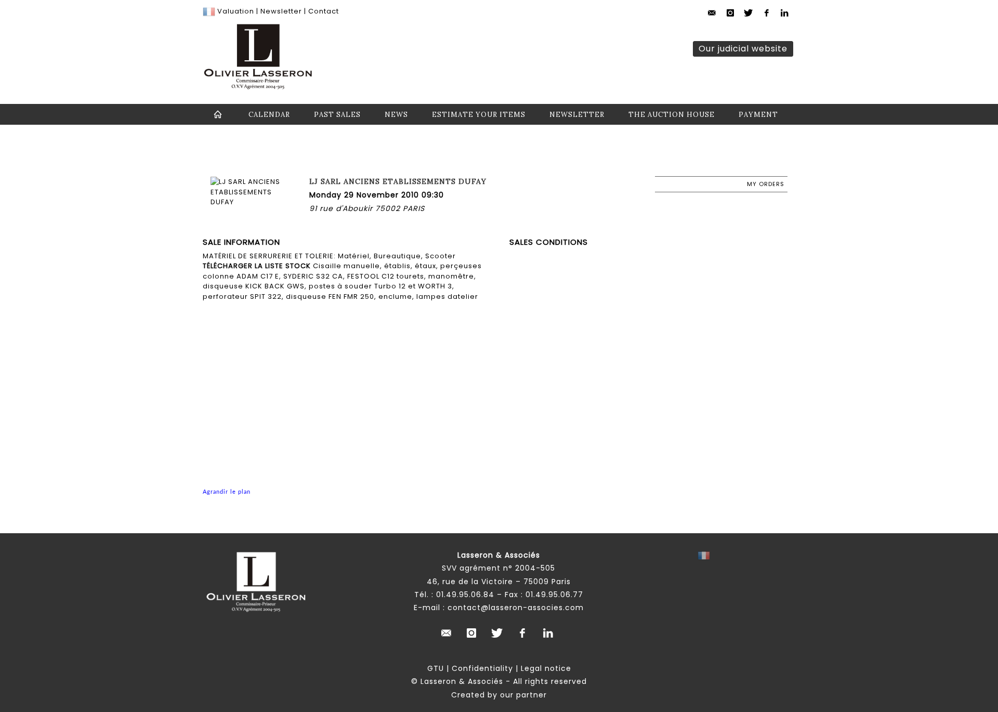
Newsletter (280, 11)
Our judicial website (743, 49)
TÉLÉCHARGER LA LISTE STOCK (257, 266)
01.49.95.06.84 (465, 594)
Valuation (235, 11)
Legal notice (546, 668)
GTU (435, 668)
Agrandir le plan (227, 492)
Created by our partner (499, 695)
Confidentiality (482, 668)
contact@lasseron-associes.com (516, 607)
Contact (323, 11)
